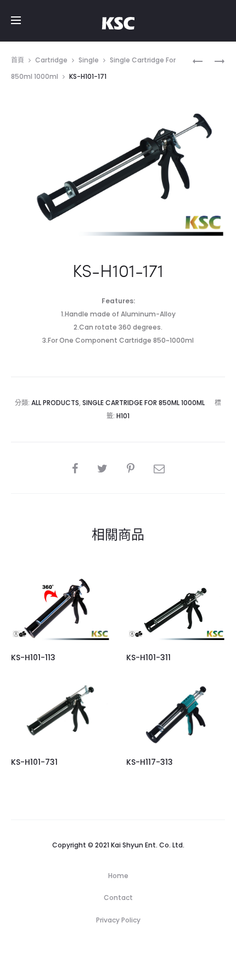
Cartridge (51, 60)
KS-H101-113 (33, 657)
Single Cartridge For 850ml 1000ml (143, 402)
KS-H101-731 (34, 762)
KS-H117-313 (149, 762)
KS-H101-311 (148, 657)
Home (118, 875)
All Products (55, 402)
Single (88, 60)
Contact (118, 897)
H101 (123, 415)
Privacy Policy (118, 920)
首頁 (17, 60)
